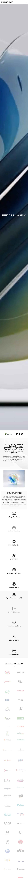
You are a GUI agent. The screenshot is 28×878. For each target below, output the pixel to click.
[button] (26, 2)
